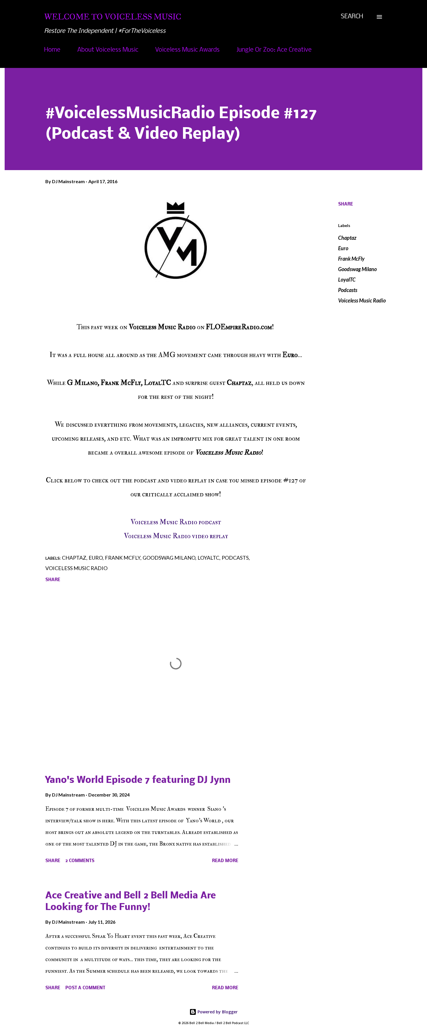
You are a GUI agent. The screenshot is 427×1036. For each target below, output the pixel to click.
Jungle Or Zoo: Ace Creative (274, 50)
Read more (225, 861)
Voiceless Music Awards (187, 50)
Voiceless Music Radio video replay (176, 535)
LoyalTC (347, 279)
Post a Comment (85, 988)
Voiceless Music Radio (362, 300)
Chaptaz (347, 238)
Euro (343, 248)
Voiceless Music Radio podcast (175, 522)
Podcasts (347, 290)
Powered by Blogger (217, 1012)
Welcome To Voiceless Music (112, 17)
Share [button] (345, 204)
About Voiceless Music (107, 50)
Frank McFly (351, 258)
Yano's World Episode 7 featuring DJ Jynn (138, 780)
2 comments (79, 861)
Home (52, 50)
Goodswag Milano (357, 269)
